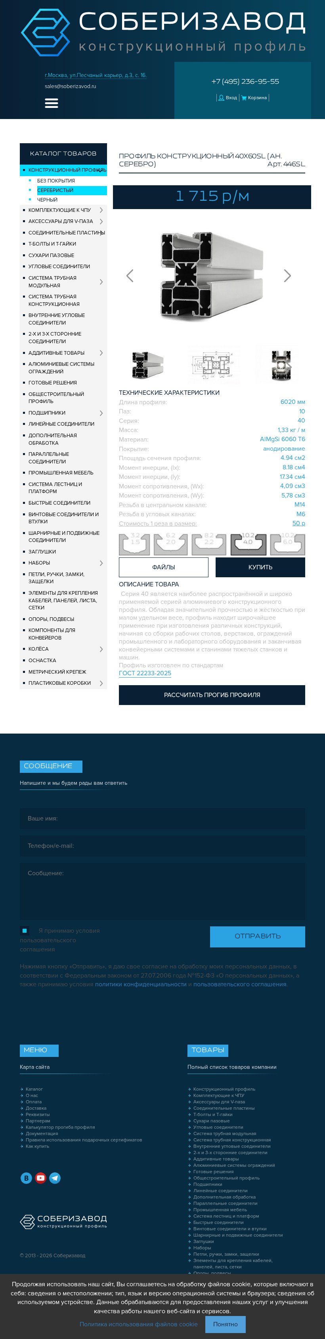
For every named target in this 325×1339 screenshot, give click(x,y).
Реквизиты (38, 1115)
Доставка (36, 1108)
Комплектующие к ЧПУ (60, 210)
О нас (32, 1096)
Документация (42, 1134)
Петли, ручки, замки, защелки (56, 578)
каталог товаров (63, 154)
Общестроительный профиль (56, 398)
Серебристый (55, 190)
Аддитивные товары (56, 353)
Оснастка (42, 660)
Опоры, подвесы (51, 619)
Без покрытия (56, 181)
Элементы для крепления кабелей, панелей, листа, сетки (63, 600)
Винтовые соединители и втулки (64, 518)
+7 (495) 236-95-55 (245, 82)
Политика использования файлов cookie (139, 1324)
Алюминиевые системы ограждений (61, 368)
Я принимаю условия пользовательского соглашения (60, 940)
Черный (47, 200)
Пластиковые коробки (60, 683)
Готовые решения (53, 383)
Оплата (34, 1102)
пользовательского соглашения (240, 984)
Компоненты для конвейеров (52, 634)
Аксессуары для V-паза (61, 221)
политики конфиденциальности (141, 984)
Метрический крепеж (57, 672)
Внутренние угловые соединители (57, 319)
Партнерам (38, 1121)
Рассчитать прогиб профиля (212, 695)
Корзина (257, 98)
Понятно (225, 1324)
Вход (231, 98)
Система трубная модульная (52, 282)
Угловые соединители (59, 266)
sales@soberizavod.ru (70, 86)
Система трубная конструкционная (54, 300)
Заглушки (42, 552)
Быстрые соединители (59, 503)
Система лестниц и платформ (55, 488)
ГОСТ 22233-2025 (145, 673)
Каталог (34, 1089)
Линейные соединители (61, 424)
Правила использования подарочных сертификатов (84, 1140)
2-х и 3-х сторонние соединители (55, 338)
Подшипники (47, 413)
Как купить (37, 1146)
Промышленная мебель (61, 473)
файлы (163, 567)
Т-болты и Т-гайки (52, 244)
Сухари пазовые (51, 255)
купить (260, 567)
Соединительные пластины (67, 233)
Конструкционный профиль (68, 170)
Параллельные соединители (49, 458)
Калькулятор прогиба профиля (60, 1127)
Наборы (39, 563)
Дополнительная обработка (53, 439)
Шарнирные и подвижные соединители (64, 537)
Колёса (39, 649)
